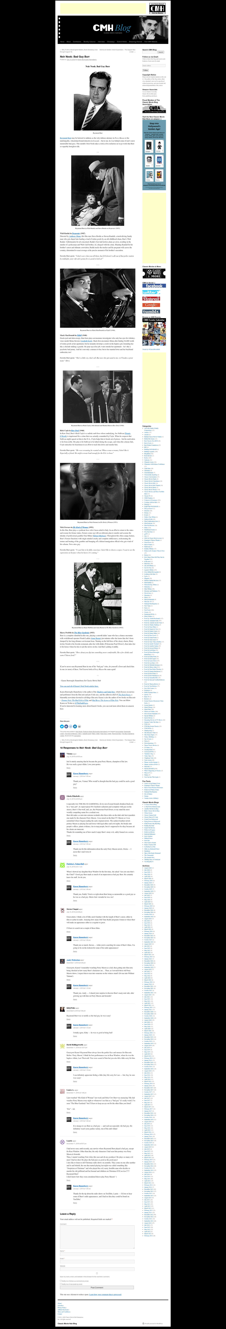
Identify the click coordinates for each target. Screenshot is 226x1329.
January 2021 (148, 1009)
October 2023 (148, 940)
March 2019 (147, 1056)
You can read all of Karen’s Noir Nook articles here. (79, 686)
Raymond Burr (65, 138)
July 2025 (147, 895)
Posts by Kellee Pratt (150, 656)
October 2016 (148, 1117)
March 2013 (147, 1208)
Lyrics (146, 576)
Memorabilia (147, 582)
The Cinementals (149, 855)
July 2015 (147, 1149)
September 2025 (148, 891)
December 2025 (148, 885)
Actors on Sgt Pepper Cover (152, 783)
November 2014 (148, 1166)
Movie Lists (147, 593)
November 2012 (148, 1217)
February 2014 (148, 1185)
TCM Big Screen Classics (151, 726)
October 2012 (148, 1219)
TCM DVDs (147, 728)
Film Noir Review (149, 525)
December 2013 (148, 1189)
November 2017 (148, 1090)
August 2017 (148, 1096)
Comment (63, 1224)
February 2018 (148, 1083)
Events (146, 515)
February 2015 (148, 1159)
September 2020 (148, 1018)
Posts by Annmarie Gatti (151, 620)
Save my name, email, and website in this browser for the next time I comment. (85, 1277)
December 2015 (148, 1138)
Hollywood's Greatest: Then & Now (154, 551)
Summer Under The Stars (151, 722)
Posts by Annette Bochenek (152, 618)
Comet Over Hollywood (151, 819)
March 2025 (147, 904)
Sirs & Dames (148, 794)
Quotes (146, 694)
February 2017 (148, 1109)
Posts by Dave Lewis (150, 635)
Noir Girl (146, 840)
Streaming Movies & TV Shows (153, 720)
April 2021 (147, 1003)
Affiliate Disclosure (63, 1310)
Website (62, 1266)
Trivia (145, 741)
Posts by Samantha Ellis (151, 678)
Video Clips (147, 756)
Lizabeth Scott (86, 341)
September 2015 (148, 1145)
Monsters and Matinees (150, 591)
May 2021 (147, 1001)
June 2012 (147, 1227)
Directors (146, 511)
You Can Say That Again (151, 777)
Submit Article (122, 42)
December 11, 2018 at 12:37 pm (77, 1047)
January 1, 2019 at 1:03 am (82, 776)
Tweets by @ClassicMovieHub (151, 349)
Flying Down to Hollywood (152, 821)
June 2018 (147, 1075)
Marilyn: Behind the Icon (151, 580)
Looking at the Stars (149, 574)
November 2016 (148, 1115)
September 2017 (148, 1094)
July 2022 (147, 971)
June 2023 (147, 948)
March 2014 (147, 1183)
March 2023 (147, 954)
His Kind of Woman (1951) (73, 734)
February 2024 (148, 931)
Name (62, 1251)
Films (145, 527)
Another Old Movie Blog (151, 809)
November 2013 (148, 1191)
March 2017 (147, 1107)
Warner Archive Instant (150, 762)
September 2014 (148, 1170)
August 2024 (148, 919)
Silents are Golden (149, 711)
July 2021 (147, 997)
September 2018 (148, 1069)
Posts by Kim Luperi (150, 659)
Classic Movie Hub (149, 483)
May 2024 (147, 925)
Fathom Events (148, 519)
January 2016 (148, 1136)
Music (146, 597)
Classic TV (147, 496)
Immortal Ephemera (149, 834)
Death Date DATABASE (151, 506)
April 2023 (147, 952)
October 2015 (148, 1143)
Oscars (146, 612)
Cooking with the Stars (150, 502)
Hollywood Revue (149, 832)
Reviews (146, 699)
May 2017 (147, 1102)
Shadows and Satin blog (106, 692)
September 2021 (148, 992)
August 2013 (148, 1198)
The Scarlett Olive (149, 857)
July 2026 (147, 870)
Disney (146, 513)
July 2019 (147, 1047)
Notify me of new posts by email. (72, 1284)
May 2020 (147, 1026)
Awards (146, 434)
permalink (77, 736)
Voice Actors (148, 760)
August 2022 (148, 969)
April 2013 (147, 1206)
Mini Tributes (148, 589)
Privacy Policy (62, 1307)
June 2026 (147, 872)
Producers (147, 690)
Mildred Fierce (148, 838)
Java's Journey (148, 836)
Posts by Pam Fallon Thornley (152, 669)
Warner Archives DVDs (151, 764)
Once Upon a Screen (150, 842)
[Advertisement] (103, 8)
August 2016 (148, 1121)
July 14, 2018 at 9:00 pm (74, 799)
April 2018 (147, 1079)
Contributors (77, 42)
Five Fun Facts (148, 532)
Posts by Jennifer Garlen (151, 646)
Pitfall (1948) (96, 734)
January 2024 (148, 933)
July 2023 (147, 946)
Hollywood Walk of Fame (151, 790)
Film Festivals (148, 523)
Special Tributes (148, 716)
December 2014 (148, 1164)
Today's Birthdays (149, 737)
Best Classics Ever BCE (151, 441)
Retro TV (147, 697)
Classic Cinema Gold (150, 815)
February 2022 (148, 982)
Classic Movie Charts (150, 479)
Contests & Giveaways (150, 500)
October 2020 (148, 1016)
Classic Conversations (150, 477)
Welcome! (147, 766)
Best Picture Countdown (151, 445)
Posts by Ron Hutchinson (151, 675)
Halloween (147, 546)
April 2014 (147, 1181)
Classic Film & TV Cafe (151, 817)
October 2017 (148, 1092)
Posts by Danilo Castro (150, 631)
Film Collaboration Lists (151, 521)
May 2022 (147, 976)
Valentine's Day (148, 754)
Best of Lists (147, 443)
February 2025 (148, 906)
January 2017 (148, 1111)
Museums (147, 595)
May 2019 (147, 1052)
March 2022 (147, 980)
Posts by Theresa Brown (151, 684)
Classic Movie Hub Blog (67, 1323)
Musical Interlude (149, 599)
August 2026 (148, 868)
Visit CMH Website (150, 42)
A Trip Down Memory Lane (152, 806)
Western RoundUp (149, 768)
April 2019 (147, 1054)
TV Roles (147, 747)
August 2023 (148, 944)
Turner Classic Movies (150, 745)
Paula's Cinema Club (150, 845)
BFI (145, 447)
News (146, 608)
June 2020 (147, 1024)
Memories (147, 587)
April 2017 (147, 1105)
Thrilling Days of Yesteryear (152, 859)
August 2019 (148, 1045)
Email (62, 1258)
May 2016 (147, 1128)
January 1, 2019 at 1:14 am (82, 1028)
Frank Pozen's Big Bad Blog (152, 823)
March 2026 (147, 878)
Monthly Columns (89, 42)
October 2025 (148, 889)
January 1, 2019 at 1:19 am (82, 1070)
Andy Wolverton (73, 959)
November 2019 (148, 1039)
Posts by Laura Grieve (150, 661)
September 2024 (148, 916)
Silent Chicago (148, 707)
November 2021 (148, 988)
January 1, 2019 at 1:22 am (82, 1121)
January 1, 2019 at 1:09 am (82, 940)
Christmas (147, 470)
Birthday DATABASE (150, 449)
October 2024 (148, 914)
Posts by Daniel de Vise (151, 629)
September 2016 (148, 1119)
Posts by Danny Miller (150, 633)
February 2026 (148, 880)
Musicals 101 (148, 601)
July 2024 (147, 921)
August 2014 (148, 1172)
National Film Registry (150, 604)
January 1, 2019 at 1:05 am (82, 844)
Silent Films (147, 709)
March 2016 (147, 1132)
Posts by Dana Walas (150, 627)
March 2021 (147, 1005)
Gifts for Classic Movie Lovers (153, 538)
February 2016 (148, 1134)
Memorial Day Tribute (150, 585)
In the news (147, 561)
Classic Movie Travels (150, 489)
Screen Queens (148, 705)
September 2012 (148, 1221)
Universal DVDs (149, 752)
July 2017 (147, 1098)
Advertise (60, 1305)
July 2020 (147, 1022)
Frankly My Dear (149, 826)
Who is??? (147, 773)
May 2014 (147, 1179)
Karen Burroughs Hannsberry (87, 59)
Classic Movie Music (150, 487)
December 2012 (148, 1214)
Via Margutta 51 (148, 861)
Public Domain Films (150, 692)
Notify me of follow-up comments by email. (75, 1281)
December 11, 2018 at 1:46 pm (76, 1093)
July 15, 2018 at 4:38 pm (74, 912)
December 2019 (148, 1037)
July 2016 (147, 1124)
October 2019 (148, 1041)
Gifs (145, 536)
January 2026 (148, 883)
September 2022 (148, 967)
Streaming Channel (135, 42)
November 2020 (148, 1014)
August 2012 (148, 1223)
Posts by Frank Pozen (150, 637)
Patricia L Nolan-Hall (75, 863)
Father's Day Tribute (150, 517)
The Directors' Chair (150, 732)
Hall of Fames (148, 544)
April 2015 (147, 1155)
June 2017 (147, 1100)
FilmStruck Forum (149, 530)
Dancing (146, 504)
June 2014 (147, 1176)
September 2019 (148, 1043)
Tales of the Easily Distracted (152, 853)
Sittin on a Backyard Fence (151, 849)
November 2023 (148, 938)
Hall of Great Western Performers (153, 787)
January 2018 (148, 1085)
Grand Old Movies (149, 828)
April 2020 (147, 1028)
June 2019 (147, 1050)
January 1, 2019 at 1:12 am (82, 988)
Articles (146, 432)
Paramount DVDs (149, 614)
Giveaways (111, 42)
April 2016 (147, 1130)
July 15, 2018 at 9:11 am (74, 867)
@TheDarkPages (81, 703)
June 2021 (147, 999)
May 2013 (147, 1204)
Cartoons (146, 460)
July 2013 (147, 1200)
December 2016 (148, 1113)
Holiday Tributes (149, 549)
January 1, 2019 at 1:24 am (82, 1189)
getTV (146, 534)
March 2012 (147, 1233)
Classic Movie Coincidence (151, 481)
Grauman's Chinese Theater (152, 540)
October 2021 (148, 990)
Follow (145, 70)
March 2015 (147, 1157)
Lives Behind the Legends (151, 572)
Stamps (146, 796)
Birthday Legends (149, 451)
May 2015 (147, 1153)
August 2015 (148, 1147)
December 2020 (148, 1012)
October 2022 (148, 965)
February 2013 (148, 1210)
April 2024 (147, 927)
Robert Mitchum (99, 535)
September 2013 (148, 1195)
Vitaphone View (148, 758)
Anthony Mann (75, 236)
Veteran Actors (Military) (151, 798)
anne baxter (119, 731)
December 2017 (148, 1088)
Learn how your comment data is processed (105, 1294)
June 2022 (147, 973)
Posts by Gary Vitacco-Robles (152, 642)
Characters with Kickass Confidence (154, 464)
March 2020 (147, 1031)
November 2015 (148, 1140)
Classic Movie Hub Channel (152, 485)
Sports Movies (148, 718)
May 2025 (147, 899)
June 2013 (147, 1202)
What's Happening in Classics (152, 771)
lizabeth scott (87, 734)
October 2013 (148, 1193)
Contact (60, 1314)
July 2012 (147, 1225)
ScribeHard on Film (149, 847)
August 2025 (148, 893)
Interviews (101, 42)
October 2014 (148, 1168)
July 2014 (147, 1174)
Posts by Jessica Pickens (151, 648)
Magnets (146, 578)
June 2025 (147, 897)
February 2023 (148, 957)
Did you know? (148, 508)
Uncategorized (148, 749)
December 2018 (148, 1062)
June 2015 (147, 1151)
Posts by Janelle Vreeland (151, 644)
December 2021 (148, 986)
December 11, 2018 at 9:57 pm (76, 1144)
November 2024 (148, 912)
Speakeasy (147, 851)
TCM (145, 724)
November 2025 (148, 887)
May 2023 (147, 950)
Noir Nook (79, 731)
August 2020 (148, 1020)
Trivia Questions (148, 743)
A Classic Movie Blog (150, 804)
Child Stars (147, 468)
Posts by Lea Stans (149, 663)
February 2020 (148, 1033)
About (69, 42)
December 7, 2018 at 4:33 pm (76, 963)
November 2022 (148, 963)
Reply (68, 768)
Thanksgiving (148, 730)
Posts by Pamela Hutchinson (152, 671)
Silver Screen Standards (151, 713)
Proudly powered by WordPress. (154, 1323)
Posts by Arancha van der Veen (153, 623)
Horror (146, 555)
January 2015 (148, 1162)
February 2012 (148, 1236)
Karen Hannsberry (80, 773)
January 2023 (148, 959)
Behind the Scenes (149, 439)
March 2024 (147, 929)
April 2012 (147, 1231)
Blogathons (147, 453)
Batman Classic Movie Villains (153, 437)
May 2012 (147, 1229)
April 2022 (147, 978)
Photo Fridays (148, 616)
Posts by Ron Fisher (150, 673)
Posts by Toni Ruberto (150, 686)
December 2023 (148, 935)
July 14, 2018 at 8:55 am (74, 756)
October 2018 (148, 1066)
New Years (147, 606)
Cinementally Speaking (150, 475)
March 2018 (147, 1081)
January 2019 (148, 1060)
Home (62, 42)
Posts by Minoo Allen (150, 667)
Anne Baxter (96, 638)
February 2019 (148, 1058)
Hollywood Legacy (149, 830)
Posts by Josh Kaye (149, 650)
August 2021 (148, 995)
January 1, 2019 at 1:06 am (82, 889)
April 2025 (147, 902)
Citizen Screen (148, 813)
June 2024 (147, 923)
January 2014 (148, 1187)
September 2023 (148, 942)
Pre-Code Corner (149, 688)
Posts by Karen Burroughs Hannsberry (95, 731)
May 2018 (147, 1077)
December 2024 (148, 910)
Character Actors (149, 462)
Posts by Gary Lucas (150, 639)
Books (146, 458)
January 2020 (148, 1035)
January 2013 (148, 1212)
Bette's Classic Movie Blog (151, 811)
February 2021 (148, 1007)
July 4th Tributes (149, 566)
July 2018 (147, 1073)
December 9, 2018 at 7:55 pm (76, 1011)
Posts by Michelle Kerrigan (152, 665)
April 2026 (147, 876)
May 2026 (147, 874)
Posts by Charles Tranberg (151, 625)
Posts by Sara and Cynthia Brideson (154, 680)
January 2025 (148, 908)
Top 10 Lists (147, 739)
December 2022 (148, 961)
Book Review (148, 456)
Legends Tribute (148, 570)
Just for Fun (147, 568)
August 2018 (148, 1071)
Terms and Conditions (64, 1312)
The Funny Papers (149, 735)
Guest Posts (147, 542)
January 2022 (148, 984)
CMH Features (148, 498)
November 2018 (148, 1064)
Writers (146, 775)
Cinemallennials (148, 472)
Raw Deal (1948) (105, 734)
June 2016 (147, 1126)
